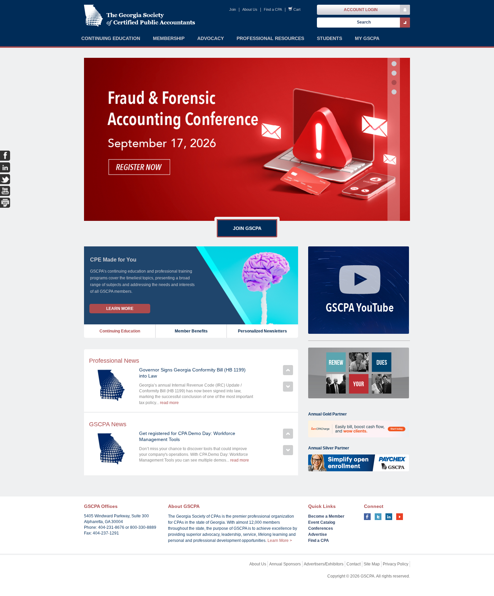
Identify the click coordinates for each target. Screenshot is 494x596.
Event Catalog (321, 522)
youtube (399, 516)
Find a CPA (273, 9)
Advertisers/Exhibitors (323, 564)
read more (169, 402)
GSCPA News (107, 424)
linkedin (388, 516)
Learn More (119, 308)
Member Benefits (191, 331)
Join (232, 9)
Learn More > (279, 540)
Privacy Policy (395, 564)
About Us (249, 9)
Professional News (114, 360)
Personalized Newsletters (262, 331)
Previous (288, 370)
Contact (353, 564)
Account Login (361, 9)
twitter (378, 516)
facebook (367, 516)
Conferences (320, 528)
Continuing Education (119, 331)
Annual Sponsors (285, 564)
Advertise (317, 534)
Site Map (372, 564)
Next (288, 387)
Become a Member (326, 516)
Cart (296, 9)
